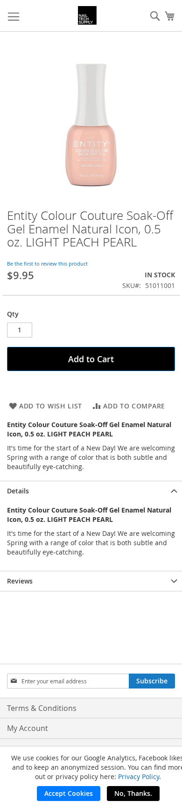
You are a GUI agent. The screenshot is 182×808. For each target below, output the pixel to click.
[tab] (91, 491)
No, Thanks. (133, 793)
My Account (27, 728)
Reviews (20, 580)
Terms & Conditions (42, 708)
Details (18, 490)
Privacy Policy (138, 776)
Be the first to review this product (47, 263)
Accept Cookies (68, 793)
